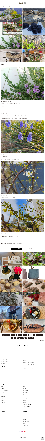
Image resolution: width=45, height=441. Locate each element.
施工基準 (24, 400)
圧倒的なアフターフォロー (5, 363)
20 (26, 337)
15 (12, 337)
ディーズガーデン (4, 372)
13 (39, 335)
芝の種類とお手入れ (26, 372)
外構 (2, 386)
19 (23, 337)
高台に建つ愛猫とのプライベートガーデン (30, 354)
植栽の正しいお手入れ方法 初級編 (28, 362)
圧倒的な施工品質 (4, 359)
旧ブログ (24, 423)
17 (17, 337)
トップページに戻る (28, 248)
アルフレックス (3, 368)
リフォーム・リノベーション (5, 390)
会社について (3, 419)
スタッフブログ (25, 415)
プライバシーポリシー (26, 406)
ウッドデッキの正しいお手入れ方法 (29, 364)
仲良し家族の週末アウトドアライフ (29, 357)
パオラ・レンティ (4, 377)
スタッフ (24, 394)
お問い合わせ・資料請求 (27, 404)
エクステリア (3, 400)
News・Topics (25, 413)
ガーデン (2, 388)
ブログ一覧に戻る (16, 248)
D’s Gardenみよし (26, 392)
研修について (3, 422)
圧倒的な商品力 (3, 357)
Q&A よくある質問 (26, 421)
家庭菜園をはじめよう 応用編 (28, 370)
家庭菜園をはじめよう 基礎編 (28, 368)
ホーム (3, 6)
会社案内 (24, 386)
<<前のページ (4, 335)
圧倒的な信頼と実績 (4, 361)
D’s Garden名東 (25, 390)
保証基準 (24, 402)
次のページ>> (31, 337)
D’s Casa (24, 388)
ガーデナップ (3, 370)
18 (20, 337)
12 (36, 335)
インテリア (3, 392)
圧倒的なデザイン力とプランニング (7, 354)
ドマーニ (2, 374)
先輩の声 (2, 415)
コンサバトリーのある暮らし (28, 366)
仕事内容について (4, 417)
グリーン (2, 398)
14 (42, 335)
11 (33, 335)
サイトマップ (25, 425)
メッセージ (3, 413)
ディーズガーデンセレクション (6, 379)
